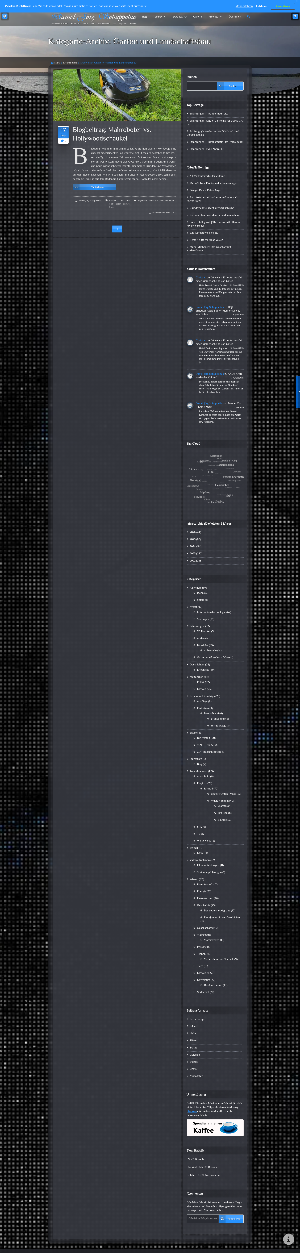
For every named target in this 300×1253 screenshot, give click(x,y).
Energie (201, 892)
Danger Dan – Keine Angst (205, 190)
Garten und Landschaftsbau (161, 200)
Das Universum (213, 985)
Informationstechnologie (211, 612)
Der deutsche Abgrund (217, 911)
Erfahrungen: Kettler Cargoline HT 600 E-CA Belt (215, 123)
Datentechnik (205, 885)
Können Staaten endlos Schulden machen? (215, 215)
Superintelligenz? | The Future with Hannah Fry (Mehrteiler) (214, 224)
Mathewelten (211, 940)
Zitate (193, 1041)
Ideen (200, 593)
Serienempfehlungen (209, 872)
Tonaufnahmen (198, 771)
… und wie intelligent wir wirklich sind (212, 208)
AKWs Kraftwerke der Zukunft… (208, 176)
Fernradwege (218, 726)
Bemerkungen (198, 1019)
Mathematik (204, 935)
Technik (201, 954)
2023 (192, 554)
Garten (112, 200)
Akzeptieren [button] (283, 6)
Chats (193, 1069)
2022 (192, 561)
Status (193, 1048)
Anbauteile (210, 651)
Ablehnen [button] (261, 6)
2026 (193, 532)
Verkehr (194, 848)
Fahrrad (208, 789)
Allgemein (142, 200)
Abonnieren (234, 1219)
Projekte (213, 17)
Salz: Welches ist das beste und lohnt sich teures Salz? (212, 199)
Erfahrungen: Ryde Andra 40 (206, 149)
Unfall (200, 853)
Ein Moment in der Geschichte (222, 918)
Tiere (200, 966)
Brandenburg (218, 719)
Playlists (202, 783)
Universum (203, 980)
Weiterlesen (97, 187)
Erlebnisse (203, 670)
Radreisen (203, 708)
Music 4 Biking (220, 801)
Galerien (195, 1055)
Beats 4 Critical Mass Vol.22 (206, 240)
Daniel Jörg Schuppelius (90, 200)
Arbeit (193, 607)
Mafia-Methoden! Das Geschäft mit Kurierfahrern (209, 249)
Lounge (222, 820)
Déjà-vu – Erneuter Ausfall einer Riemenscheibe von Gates (219, 279)
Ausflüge (202, 701)
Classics (223, 806)
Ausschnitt (203, 777)
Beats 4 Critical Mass (223, 794)
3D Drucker (204, 632)
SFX (199, 827)
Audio (200, 638)
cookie (5, 16)
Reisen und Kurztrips (202, 696)
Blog (144, 17)
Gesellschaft (204, 928)
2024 (193, 547)
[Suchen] (249, 17)
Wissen (194, 879)
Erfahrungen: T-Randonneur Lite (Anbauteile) (216, 142)
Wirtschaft (203, 992)
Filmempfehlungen (208, 865)
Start (57, 63)
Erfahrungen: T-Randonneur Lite (209, 114)
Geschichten (197, 665)
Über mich (235, 17)
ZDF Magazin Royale (209, 752)
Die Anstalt (203, 738)
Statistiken (196, 759)
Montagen (203, 619)
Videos (194, 1062)
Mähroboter (114, 204)
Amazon (192, 1111)
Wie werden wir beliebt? (204, 233)
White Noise (204, 841)
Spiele (200, 600)
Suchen (192, 77)
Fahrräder (202, 645)
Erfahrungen (70, 63)
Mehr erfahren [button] (244, 6)
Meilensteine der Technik (219, 959)
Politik (200, 682)
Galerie (197, 17)
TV (198, 834)
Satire (193, 733)
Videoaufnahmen (200, 860)
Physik (201, 947)
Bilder (193, 1026)
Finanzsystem (205, 899)
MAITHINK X (205, 745)
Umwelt (201, 689)
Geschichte (203, 905)
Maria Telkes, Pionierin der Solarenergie (213, 183)
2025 (192, 539)
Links (193, 1033)
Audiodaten (196, 1076)
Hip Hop (223, 813)
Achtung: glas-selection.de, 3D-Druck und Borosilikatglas (213, 133)
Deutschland (211, 714)
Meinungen (196, 677)
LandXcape (124, 200)
